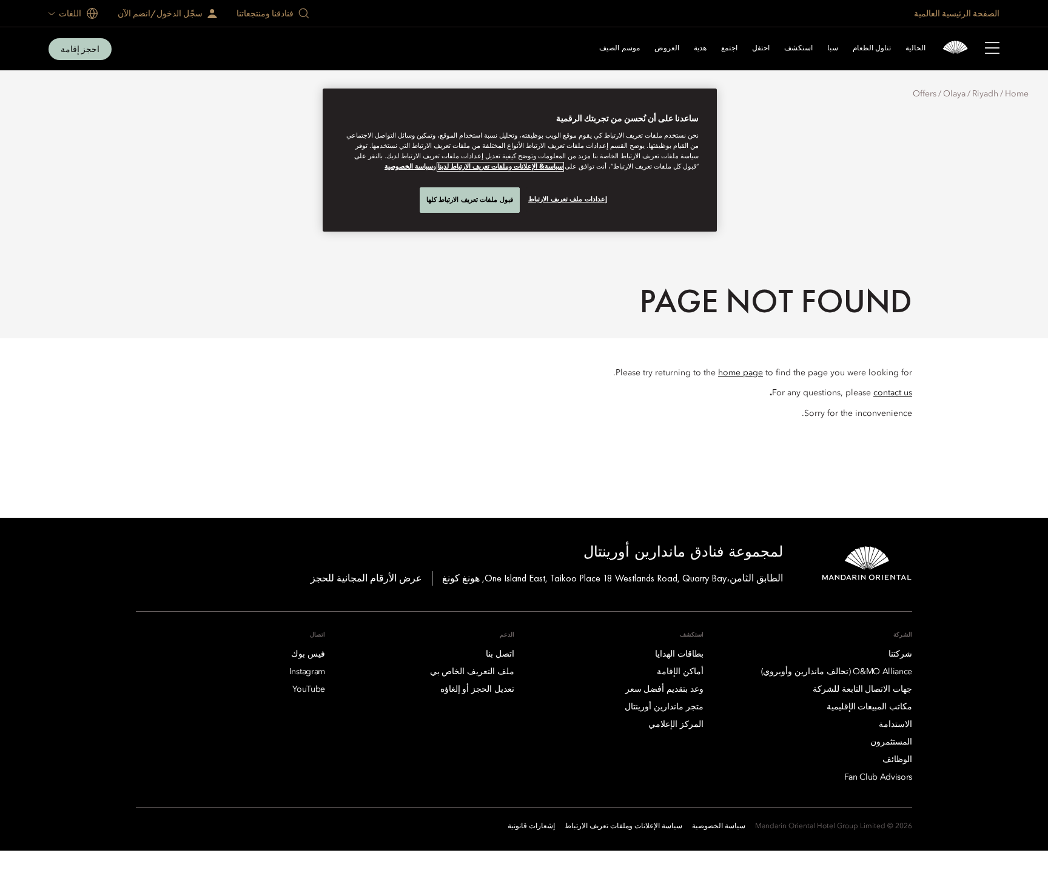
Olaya (954, 94)
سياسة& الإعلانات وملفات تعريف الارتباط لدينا (500, 166)
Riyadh (985, 94)
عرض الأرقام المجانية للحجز (366, 578)
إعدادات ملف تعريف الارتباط (567, 199)
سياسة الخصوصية (409, 166)
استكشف (798, 48)
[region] (520, 160)
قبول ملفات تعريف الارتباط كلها (469, 199)
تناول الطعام (872, 48)
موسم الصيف (619, 48)
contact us (892, 393)
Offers (924, 94)
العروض (666, 48)
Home (1017, 94)
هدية (700, 48)
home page (740, 373)
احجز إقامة (80, 49)
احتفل (761, 48)
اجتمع (729, 48)
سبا (832, 48)
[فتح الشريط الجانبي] (992, 49)
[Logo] (955, 49)
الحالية (915, 48)
